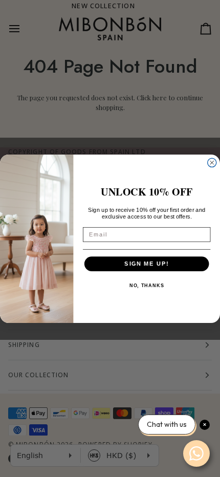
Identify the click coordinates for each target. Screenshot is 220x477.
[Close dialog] (212, 162)
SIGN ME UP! (146, 264)
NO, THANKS (146, 285)
